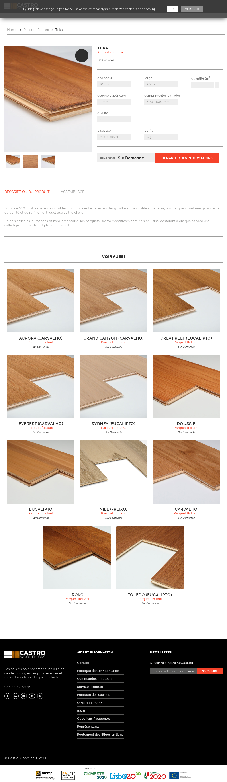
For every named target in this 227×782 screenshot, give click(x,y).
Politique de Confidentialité (98, 671)
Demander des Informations (187, 158)
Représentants (88, 726)
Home (12, 30)
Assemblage (72, 192)
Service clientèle (90, 686)
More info (192, 9)
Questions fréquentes (94, 718)
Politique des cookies (93, 694)
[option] (48, 99)
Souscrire (210, 671)
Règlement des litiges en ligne (100, 734)
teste (81, 710)
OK (172, 9)
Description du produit (27, 192)
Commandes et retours (95, 678)
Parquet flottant (36, 30)
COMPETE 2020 (89, 702)
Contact (83, 663)
